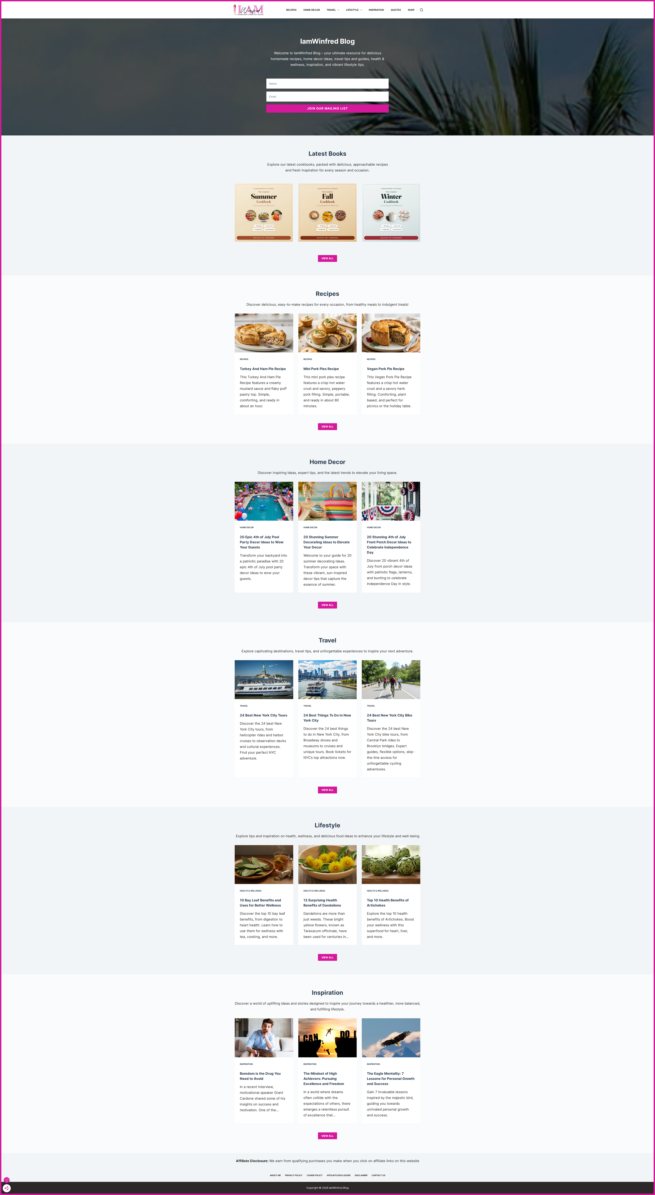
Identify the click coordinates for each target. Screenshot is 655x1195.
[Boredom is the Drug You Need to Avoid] (264, 1037)
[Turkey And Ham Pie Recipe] (264, 333)
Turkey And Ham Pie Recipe (263, 369)
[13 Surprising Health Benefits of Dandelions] (327, 864)
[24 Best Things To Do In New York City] (327, 679)
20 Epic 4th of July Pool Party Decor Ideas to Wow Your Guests (261, 542)
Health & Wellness (250, 890)
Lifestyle (352, 9)
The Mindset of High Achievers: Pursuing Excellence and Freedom (323, 1078)
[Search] (421, 9)
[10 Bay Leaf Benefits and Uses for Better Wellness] (264, 864)
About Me (275, 1175)
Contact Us (378, 1175)
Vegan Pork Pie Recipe (385, 369)
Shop (411, 9)
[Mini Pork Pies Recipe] (327, 333)
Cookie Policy (315, 1175)
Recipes (291, 9)
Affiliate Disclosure (339, 1175)
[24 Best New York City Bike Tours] (391, 679)
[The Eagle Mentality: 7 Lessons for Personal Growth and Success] (391, 1037)
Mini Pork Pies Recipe (321, 369)
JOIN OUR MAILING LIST (327, 108)
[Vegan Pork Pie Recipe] (391, 333)
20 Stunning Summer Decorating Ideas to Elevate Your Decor (326, 542)
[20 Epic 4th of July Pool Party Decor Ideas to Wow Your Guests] (264, 501)
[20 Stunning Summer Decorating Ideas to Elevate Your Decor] (327, 501)
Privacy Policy (293, 1175)
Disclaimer (361, 1175)
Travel (331, 9)
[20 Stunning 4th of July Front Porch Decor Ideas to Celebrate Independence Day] (391, 501)
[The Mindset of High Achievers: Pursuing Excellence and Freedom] (327, 1037)
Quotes (396, 9)
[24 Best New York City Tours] (264, 679)
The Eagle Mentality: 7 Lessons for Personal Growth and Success (390, 1078)
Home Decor (311, 9)
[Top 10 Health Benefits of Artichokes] (391, 864)
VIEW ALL (327, 258)
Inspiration (376, 9)
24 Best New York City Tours (263, 715)
